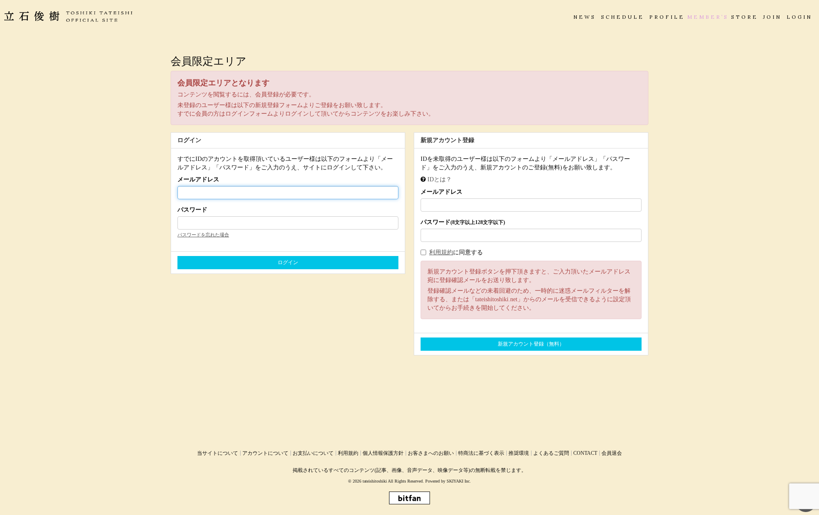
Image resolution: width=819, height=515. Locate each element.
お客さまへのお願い (431, 453)
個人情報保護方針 (383, 453)
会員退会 (611, 453)
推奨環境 (518, 453)
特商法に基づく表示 (481, 453)
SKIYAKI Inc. (459, 481)
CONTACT (585, 453)
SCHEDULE (622, 17)
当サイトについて (217, 453)
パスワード (192, 210)
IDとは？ (439, 179)
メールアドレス (198, 179)
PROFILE (667, 17)
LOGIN (799, 17)
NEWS (584, 17)
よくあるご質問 (551, 453)
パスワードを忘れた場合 (203, 234)
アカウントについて (265, 453)
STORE (744, 17)
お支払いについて (313, 453)
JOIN (772, 17)
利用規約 (441, 252)
